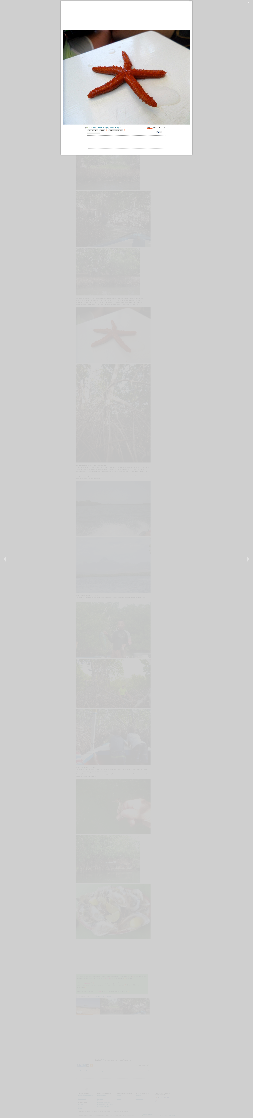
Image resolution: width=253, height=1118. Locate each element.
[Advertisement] (126, 16)
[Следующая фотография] (248, 559)
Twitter (160, 132)
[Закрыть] (249, 2)
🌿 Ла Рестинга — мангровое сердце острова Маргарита (104, 127)
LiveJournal (158, 132)
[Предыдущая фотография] (4, 559)
